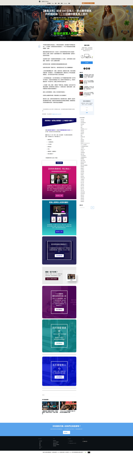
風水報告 (82, 124)
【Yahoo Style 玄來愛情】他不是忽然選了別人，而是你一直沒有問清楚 (89, 93)
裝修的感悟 (83, 192)
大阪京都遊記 (83, 155)
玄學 (81, 125)
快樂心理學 (83, 160)
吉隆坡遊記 (83, 152)
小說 (81, 138)
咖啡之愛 (82, 154)
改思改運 (82, 171)
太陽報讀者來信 (84, 157)
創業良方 (82, 133)
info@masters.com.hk (56, 114)
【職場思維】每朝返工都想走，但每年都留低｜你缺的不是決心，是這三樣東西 (50, 408)
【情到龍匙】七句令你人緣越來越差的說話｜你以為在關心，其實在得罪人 (89, 88)
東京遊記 (82, 176)
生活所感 (82, 180)
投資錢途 (82, 169)
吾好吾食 (82, 130)
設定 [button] (85, 452)
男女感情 (82, 121)
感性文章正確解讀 (84, 165)
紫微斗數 (82, 185)
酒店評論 (82, 196)
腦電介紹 (82, 188)
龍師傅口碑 (83, 136)
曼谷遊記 (82, 173)
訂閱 (87, 112)
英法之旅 (82, 190)
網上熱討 (82, 187)
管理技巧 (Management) (85, 143)
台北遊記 (82, 151)
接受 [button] (89, 452)
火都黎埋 (82, 179)
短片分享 (82, 182)
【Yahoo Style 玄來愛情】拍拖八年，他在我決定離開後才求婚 (68, 408)
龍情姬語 (82, 201)
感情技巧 (82, 168)
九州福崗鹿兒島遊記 (84, 146)
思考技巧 (82, 141)
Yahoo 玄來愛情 (84, 144)
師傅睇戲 (82, 158)
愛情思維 (82, 163)
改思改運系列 (83, 122)
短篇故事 (82, 184)
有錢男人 (82, 174)
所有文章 (82, 119)
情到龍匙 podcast (84, 128)
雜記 (81, 135)
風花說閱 (82, 199)
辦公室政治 (83, 193)
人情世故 (82, 147)
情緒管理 (82, 140)
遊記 (81, 127)
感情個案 (82, 166)
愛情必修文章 (83, 162)
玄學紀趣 (82, 132)
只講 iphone (83, 149)
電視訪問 (82, 198)
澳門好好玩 (83, 177)
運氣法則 (82, 195)
